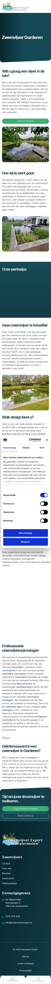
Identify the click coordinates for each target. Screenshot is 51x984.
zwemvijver (17, 667)
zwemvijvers (9, 670)
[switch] (44, 503)
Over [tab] (42, 447)
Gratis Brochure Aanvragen (25, 808)
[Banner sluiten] (47, 440)
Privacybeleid (25, 970)
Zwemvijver (8, 878)
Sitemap (25, 956)
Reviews (6, 873)
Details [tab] (26, 447)
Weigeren (25, 542)
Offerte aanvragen (12, 981)
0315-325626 (9, 764)
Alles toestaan (25, 533)
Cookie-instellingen (25, 963)
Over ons (6, 868)
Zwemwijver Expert (29, 949)
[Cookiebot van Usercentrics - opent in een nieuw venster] (30, 440)
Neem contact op (26, 121)
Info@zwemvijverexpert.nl (18, 922)
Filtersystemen (9, 883)
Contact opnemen (38, 981)
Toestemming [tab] (9, 447)
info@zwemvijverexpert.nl (33, 764)
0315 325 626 (12, 916)
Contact (6, 863)
